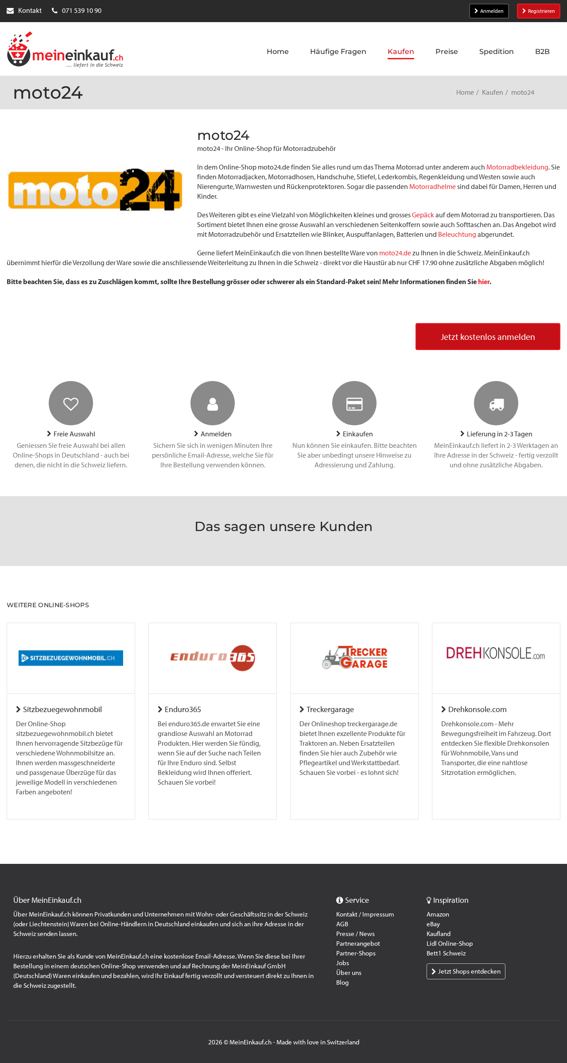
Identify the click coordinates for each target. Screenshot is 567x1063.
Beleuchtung (457, 234)
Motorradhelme (432, 186)
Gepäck (423, 215)
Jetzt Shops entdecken (469, 971)
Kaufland (438, 934)
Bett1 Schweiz (446, 953)
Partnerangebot (358, 943)
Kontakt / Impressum (365, 914)
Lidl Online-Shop (450, 943)
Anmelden (492, 11)
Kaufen (492, 92)
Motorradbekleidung (517, 167)
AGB (342, 924)
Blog (342, 982)
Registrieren (541, 11)
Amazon (438, 914)
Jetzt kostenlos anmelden (488, 336)
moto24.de (395, 253)
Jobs (342, 963)
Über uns (348, 973)
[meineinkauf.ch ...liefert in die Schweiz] (65, 50)
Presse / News (355, 934)
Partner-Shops (356, 953)
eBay (433, 924)
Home (465, 92)
